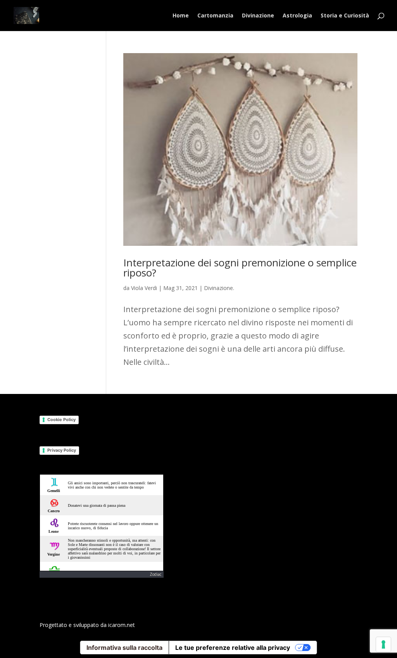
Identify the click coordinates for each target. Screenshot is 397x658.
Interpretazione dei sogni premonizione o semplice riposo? (240, 268)
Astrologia (297, 16)
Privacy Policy (61, 450)
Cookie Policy (61, 419)
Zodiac (155, 574)
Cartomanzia (215, 16)
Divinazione (258, 16)
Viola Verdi (144, 288)
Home (181, 16)
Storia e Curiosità (345, 16)
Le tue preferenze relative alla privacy (232, 647)
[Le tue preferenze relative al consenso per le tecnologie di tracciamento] (383, 644)
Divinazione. (219, 288)
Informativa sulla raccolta (124, 647)
